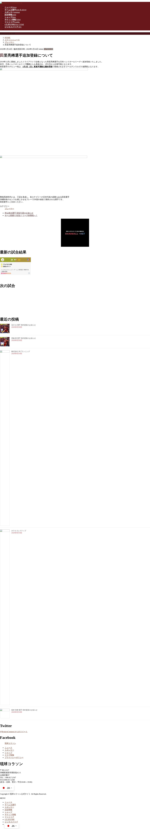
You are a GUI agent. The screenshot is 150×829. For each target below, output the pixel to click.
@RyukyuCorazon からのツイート (14, 732)
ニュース (8, 748)
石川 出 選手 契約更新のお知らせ (23, 325)
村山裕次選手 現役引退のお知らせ (19, 213)
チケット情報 (10, 815)
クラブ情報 (9, 755)
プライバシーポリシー (14, 757)
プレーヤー (48, 49)
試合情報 (8, 810)
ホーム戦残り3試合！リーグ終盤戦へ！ (21, 215)
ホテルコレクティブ (18, 531)
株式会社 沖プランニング (20, 351)
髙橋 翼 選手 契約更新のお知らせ (23, 338)
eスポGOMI (9, 819)
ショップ (8, 753)
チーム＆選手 (10, 805)
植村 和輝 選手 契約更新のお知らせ (24, 710)
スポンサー (9, 750)
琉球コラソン (10, 743)
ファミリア (9, 817)
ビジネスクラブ (11, 822)
